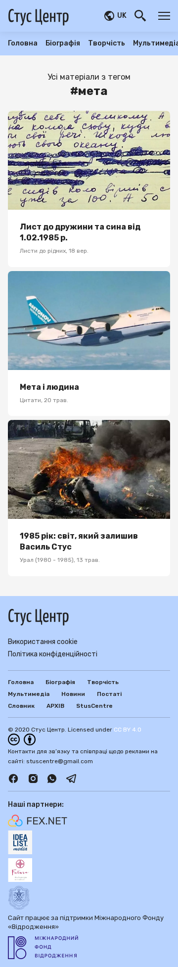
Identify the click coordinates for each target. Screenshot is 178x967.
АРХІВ (55, 705)
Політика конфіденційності (52, 654)
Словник (21, 705)
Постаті (109, 694)
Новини (73, 694)
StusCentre (94, 705)
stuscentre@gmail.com (59, 761)
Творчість (106, 43)
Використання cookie (43, 642)
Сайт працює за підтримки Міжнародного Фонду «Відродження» (86, 922)
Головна (23, 43)
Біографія (62, 43)
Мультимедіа (28, 694)
